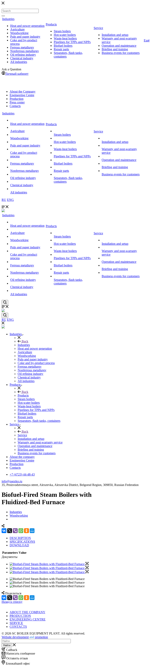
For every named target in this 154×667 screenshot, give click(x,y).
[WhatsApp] (20, 530)
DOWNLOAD (19, 545)
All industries (18, 62)
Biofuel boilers (63, 45)
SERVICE (16, 623)
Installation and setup (115, 34)
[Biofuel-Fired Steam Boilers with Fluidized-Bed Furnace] (49, 564)
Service (98, 28)
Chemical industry (21, 58)
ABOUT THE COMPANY (27, 612)
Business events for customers (121, 53)
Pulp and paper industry (25, 36)
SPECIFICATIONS (22, 541)
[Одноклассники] (26, 530)
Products (51, 24)
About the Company (22, 91)
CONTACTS (18, 626)
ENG (10, 199)
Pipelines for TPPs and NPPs (72, 42)
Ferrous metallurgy (22, 47)
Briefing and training (115, 49)
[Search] (3, 15)
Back (24, 341)
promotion (41, 637)
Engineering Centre (22, 95)
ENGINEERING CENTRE (28, 619)
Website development (15, 637)
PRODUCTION (20, 615)
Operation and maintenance (119, 45)
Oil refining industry (23, 54)
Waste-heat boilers (65, 38)
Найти (6, 645)
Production (16, 98)
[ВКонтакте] (4, 530)
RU (4, 199)
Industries (8, 19)
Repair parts (61, 49)
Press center (17, 102)
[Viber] (15, 530)
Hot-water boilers (65, 34)
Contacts (15, 106)
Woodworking (19, 33)
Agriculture (17, 29)
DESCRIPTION (20, 538)
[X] (9, 530)
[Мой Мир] (32, 530)
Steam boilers (62, 31)
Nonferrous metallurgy (24, 51)
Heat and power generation (27, 25)
